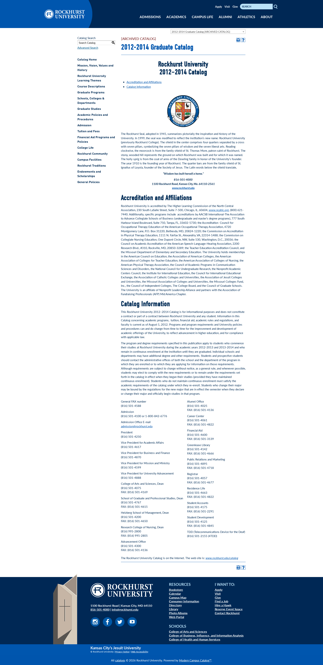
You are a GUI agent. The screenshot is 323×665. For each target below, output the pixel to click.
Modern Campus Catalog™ (195, 660)
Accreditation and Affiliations (144, 82)
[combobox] (208, 31)
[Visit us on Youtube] (132, 625)
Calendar (175, 593)
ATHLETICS (246, 16)
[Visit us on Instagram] (95, 625)
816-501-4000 (100, 609)
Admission (84, 125)
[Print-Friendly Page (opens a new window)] (238, 40)
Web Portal (176, 617)
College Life (85, 147)
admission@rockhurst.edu (137, 426)
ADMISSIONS (150, 16)
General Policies (88, 182)
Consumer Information (184, 601)
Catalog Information (139, 87)
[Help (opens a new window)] (243, 40)
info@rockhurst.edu (125, 609)
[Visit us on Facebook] (107, 625)
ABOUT (267, 16)
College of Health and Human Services (194, 639)
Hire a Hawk (223, 605)
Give (235, 6)
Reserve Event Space (229, 609)
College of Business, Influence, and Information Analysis (206, 635)
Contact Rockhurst (227, 613)
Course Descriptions (91, 86)
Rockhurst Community (92, 153)
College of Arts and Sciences (188, 631)
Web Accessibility (139, 651)
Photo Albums (178, 613)
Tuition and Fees (88, 131)
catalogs (120, 660)
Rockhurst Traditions (91, 165)
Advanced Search (87, 48)
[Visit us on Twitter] (119, 625)
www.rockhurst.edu (183, 188)
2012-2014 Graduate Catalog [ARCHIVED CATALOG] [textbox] (201, 31)
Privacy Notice (122, 651)
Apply (218, 6)
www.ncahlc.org (219, 210)
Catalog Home (87, 59)
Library (173, 609)
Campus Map (177, 597)
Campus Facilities (89, 159)
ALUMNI (225, 16)
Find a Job (221, 601)
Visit (227, 6)
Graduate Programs (90, 92)
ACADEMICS (176, 16)
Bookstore (176, 589)
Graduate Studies (89, 109)
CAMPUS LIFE (202, 16)
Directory (175, 605)
